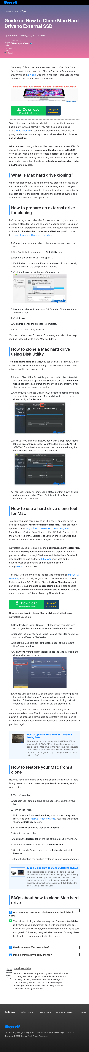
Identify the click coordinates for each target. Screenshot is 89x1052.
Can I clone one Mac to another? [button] (29, 947)
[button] (36, 110)
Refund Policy (27, 1012)
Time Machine (23, 130)
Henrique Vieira (21, 43)
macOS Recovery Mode (43, 818)
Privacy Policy (44, 1012)
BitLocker (46, 559)
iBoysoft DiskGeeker (36, 528)
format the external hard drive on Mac (31, 235)
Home (8, 11)
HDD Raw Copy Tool (58, 528)
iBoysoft (31, 74)
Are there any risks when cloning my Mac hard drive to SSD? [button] (41, 914)
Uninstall (82, 1012)
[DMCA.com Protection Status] (14, 1041)
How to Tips (20, 11)
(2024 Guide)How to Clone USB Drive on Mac (52, 868)
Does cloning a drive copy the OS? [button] (31, 954)
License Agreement (64, 1012)
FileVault (19, 566)
